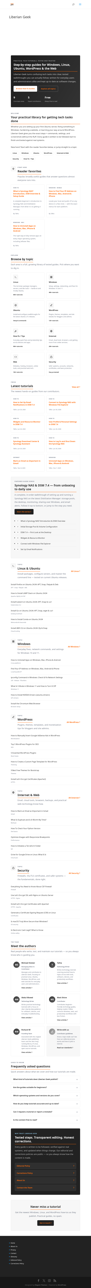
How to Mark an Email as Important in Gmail (29, 812)
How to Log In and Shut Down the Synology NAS (62, 442)
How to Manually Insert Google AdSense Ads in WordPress (35, 737)
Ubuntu (36, 153)
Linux (15, 153)
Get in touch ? (45, 1223)
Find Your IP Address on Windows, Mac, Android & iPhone (35, 670)
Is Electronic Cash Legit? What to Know (27, 931)
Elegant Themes (41, 1285)
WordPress (48, 153)
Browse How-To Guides (25, 88)
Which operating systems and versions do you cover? (36, 1095)
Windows (25, 153)
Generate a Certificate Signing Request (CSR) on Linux (33, 914)
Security (16, 159)
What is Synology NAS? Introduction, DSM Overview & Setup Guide (26, 193)
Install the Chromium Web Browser (25, 705)
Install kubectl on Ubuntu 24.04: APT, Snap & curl (31, 603)
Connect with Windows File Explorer (34, 543)
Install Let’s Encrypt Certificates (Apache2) (28, 780)
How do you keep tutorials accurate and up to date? (36, 1103)
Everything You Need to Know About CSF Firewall (31, 888)
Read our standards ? (65, 1048)
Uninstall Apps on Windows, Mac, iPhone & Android (61, 462)
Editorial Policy (45, 1166)
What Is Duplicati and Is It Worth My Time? (28, 821)
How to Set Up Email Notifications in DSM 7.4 (24, 403)
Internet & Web (63, 153)
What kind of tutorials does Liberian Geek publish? (35, 1079)
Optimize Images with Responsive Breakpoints (30, 838)
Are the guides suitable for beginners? (30, 1087)
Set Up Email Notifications (30, 549)
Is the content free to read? (25, 1120)
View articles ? (26, 988)
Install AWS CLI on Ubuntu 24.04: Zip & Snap (29, 629)
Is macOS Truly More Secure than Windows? (29, 922)
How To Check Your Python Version (25, 829)
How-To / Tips (29, 159)
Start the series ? (24, 512)
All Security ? (74, 873)
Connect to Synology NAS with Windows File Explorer (62, 403)
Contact (13, 1253)
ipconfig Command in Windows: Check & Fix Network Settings (37, 678)
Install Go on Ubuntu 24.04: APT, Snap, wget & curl (32, 612)
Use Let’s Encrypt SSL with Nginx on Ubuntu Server (32, 896)
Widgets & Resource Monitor (31, 538)
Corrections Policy (45, 1173)
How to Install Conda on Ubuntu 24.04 (27, 620)
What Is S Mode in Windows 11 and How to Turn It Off (33, 687)
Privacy (13, 1250)
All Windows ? (74, 646)
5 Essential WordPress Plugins (23, 754)
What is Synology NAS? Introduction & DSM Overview (41, 521)
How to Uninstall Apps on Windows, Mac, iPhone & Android (24, 228)
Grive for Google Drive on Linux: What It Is (28, 856)
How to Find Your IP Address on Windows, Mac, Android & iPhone (62, 193)
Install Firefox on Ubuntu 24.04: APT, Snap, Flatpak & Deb (34, 585)
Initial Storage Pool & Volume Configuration (37, 526)
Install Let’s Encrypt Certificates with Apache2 (30, 905)
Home (13, 1243)
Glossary (14, 1257)
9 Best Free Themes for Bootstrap (25, 771)
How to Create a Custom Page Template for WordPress (34, 763)
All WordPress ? (73, 722)
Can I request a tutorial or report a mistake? (32, 1112)
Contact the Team (45, 1187)
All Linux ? (75, 571)
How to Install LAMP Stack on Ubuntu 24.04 (29, 594)
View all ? (76, 387)
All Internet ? (74, 798)
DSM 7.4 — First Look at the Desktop (34, 532)
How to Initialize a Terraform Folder (26, 847)
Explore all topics (48, 89)
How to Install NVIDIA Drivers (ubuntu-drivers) (30, 696)
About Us (45, 1180)
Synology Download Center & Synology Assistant (26, 442)
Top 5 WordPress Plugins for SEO (25, 745)
